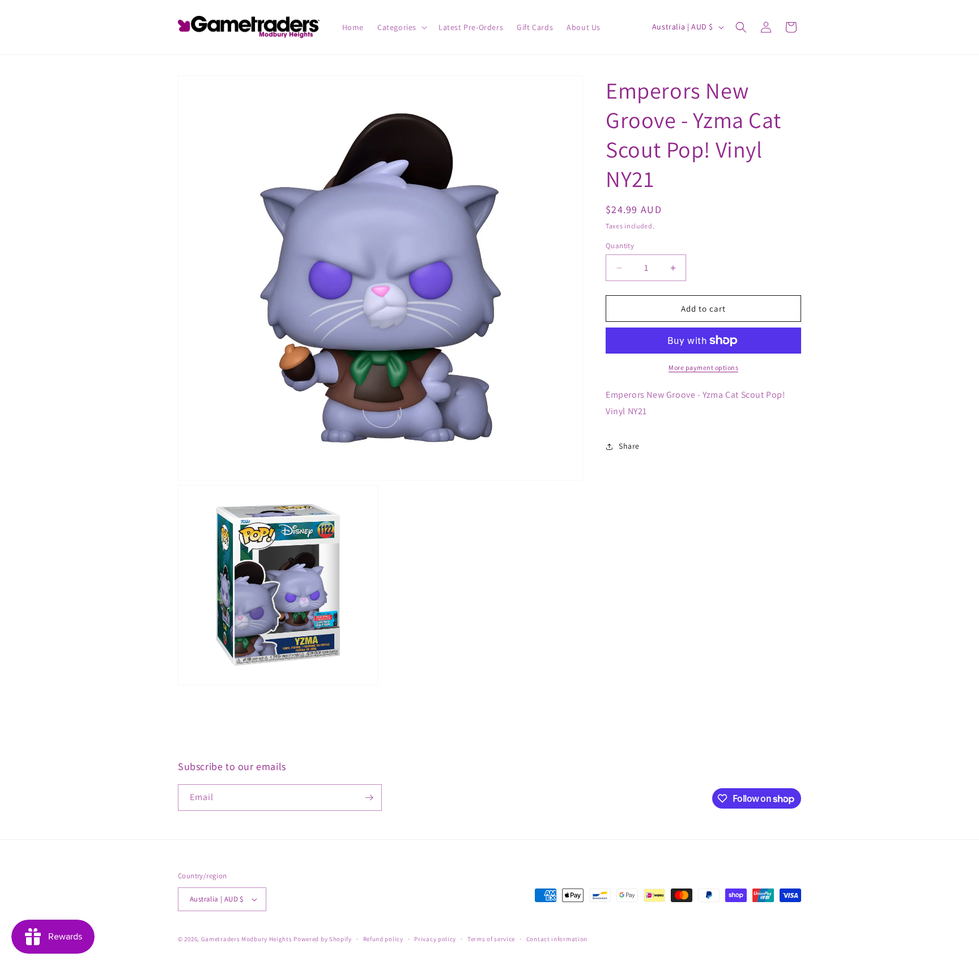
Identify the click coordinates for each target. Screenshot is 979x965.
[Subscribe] (368, 797)
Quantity (620, 245)
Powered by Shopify (322, 939)
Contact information (557, 939)
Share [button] (629, 446)
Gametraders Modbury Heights (246, 939)
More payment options (703, 367)
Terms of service (491, 939)
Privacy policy (435, 939)
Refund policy (383, 939)
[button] (401, 27)
